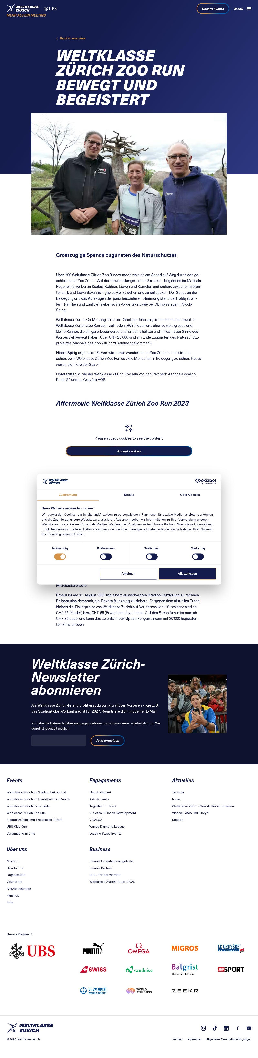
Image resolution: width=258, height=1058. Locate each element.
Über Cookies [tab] (190, 495)
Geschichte (15, 867)
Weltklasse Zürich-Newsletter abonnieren (203, 805)
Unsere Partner (100, 867)
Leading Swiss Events (105, 833)
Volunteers (14, 881)
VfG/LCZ (95, 819)
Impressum (194, 1039)
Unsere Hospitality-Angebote (111, 860)
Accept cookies (129, 451)
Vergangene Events (21, 833)
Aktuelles (183, 780)
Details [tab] (129, 495)
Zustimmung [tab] (68, 495)
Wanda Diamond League (107, 826)
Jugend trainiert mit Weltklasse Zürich (34, 819)
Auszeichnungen (19, 888)
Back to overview (72, 37)
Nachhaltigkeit (100, 791)
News (176, 798)
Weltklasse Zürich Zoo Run (26, 812)
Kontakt (178, 1039)
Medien (177, 819)
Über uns (17, 849)
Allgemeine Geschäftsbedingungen (228, 1039)
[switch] (106, 556)
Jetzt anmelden (107, 740)
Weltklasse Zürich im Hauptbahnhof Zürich (38, 798)
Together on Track (102, 805)
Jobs (10, 902)
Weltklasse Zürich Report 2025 (112, 881)
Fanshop (13, 895)
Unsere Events (213, 8)
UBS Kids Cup (17, 826)
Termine (178, 791)
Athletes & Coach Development (112, 812)
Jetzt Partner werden (104, 874)
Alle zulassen (187, 573)
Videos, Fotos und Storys (190, 812)
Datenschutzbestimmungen (70, 723)
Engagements (105, 780)
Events (14, 780)
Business (100, 849)
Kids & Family (99, 798)
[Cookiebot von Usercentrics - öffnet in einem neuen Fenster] (198, 481)
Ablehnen (128, 573)
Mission (12, 860)
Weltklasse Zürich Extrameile (28, 805)
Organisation (16, 874)
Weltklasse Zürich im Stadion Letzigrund (36, 791)
